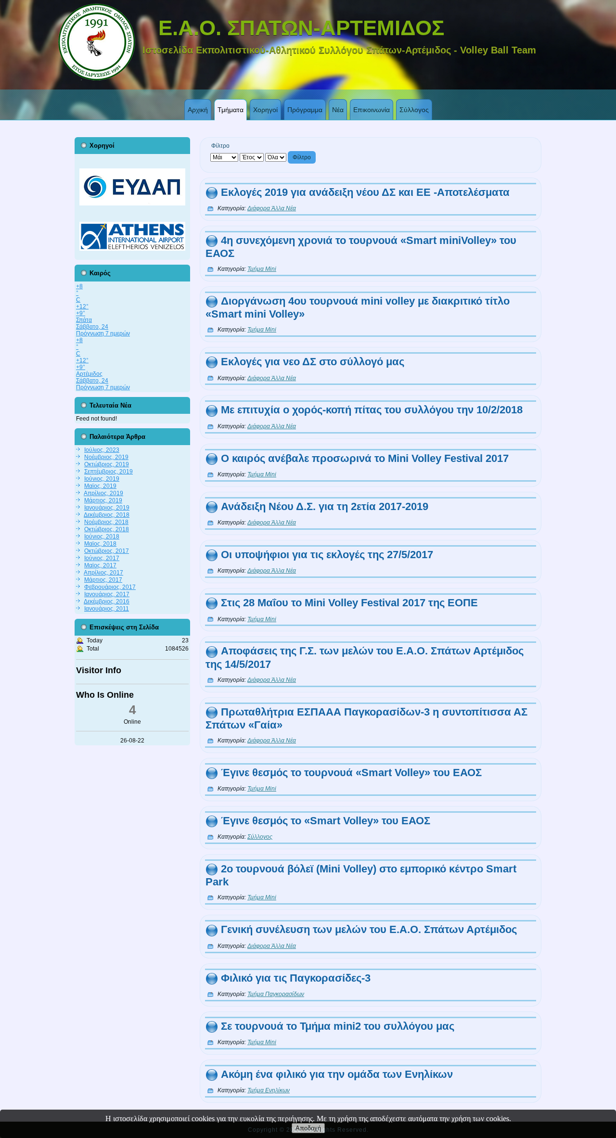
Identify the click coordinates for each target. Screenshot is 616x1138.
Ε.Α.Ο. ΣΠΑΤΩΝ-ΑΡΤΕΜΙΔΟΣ (301, 27)
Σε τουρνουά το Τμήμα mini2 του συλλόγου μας (337, 1026)
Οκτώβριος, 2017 (106, 551)
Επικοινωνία (371, 110)
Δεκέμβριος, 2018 (106, 514)
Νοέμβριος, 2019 (106, 457)
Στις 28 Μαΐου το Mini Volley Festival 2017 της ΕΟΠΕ (349, 603)
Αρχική (198, 110)
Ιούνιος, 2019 (101, 478)
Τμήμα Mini (261, 269)
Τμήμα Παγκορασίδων (275, 994)
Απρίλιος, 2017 (103, 572)
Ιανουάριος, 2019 (106, 507)
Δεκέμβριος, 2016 (106, 601)
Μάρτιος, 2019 (103, 500)
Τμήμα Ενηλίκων (268, 1090)
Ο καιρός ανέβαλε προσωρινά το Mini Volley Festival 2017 (365, 458)
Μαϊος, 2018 (100, 543)
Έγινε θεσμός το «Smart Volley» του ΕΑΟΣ (325, 821)
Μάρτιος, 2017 (103, 579)
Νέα (338, 110)
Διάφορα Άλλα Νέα (271, 208)
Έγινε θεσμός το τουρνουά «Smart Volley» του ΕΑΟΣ (351, 773)
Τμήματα (231, 110)
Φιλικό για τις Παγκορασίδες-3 (296, 978)
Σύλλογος (414, 110)
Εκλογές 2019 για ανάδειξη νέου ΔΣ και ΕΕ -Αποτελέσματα (365, 192)
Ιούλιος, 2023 (101, 450)
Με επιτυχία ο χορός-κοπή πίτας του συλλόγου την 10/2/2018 (372, 410)
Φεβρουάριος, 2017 (110, 587)
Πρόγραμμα (304, 110)
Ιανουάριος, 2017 (106, 594)
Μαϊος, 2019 (100, 486)
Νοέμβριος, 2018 (106, 522)
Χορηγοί (265, 110)
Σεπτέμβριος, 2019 (108, 471)
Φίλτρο (302, 157)
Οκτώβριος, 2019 (106, 464)
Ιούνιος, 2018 (101, 536)
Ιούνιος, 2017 (101, 558)
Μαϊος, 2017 (100, 565)
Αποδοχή (308, 1128)
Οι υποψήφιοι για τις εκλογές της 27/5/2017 (327, 555)
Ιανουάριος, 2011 (106, 608)
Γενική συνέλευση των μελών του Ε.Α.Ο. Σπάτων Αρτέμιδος (369, 929)
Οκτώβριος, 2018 (106, 529)
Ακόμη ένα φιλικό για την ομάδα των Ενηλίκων (337, 1074)
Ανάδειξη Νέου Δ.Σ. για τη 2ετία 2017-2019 (324, 506)
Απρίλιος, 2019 (103, 493)
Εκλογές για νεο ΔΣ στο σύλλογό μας (312, 362)
